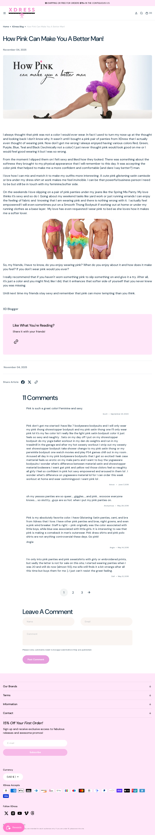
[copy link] (16, 341)
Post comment (36, 659)
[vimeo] (26, 813)
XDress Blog (18, 26)
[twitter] (29, 382)
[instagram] (13, 813)
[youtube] (19, 813)
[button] (4, 13)
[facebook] (23, 382)
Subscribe (35, 752)
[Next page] (91, 592)
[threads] (33, 813)
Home (6, 26)
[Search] (141, 13)
